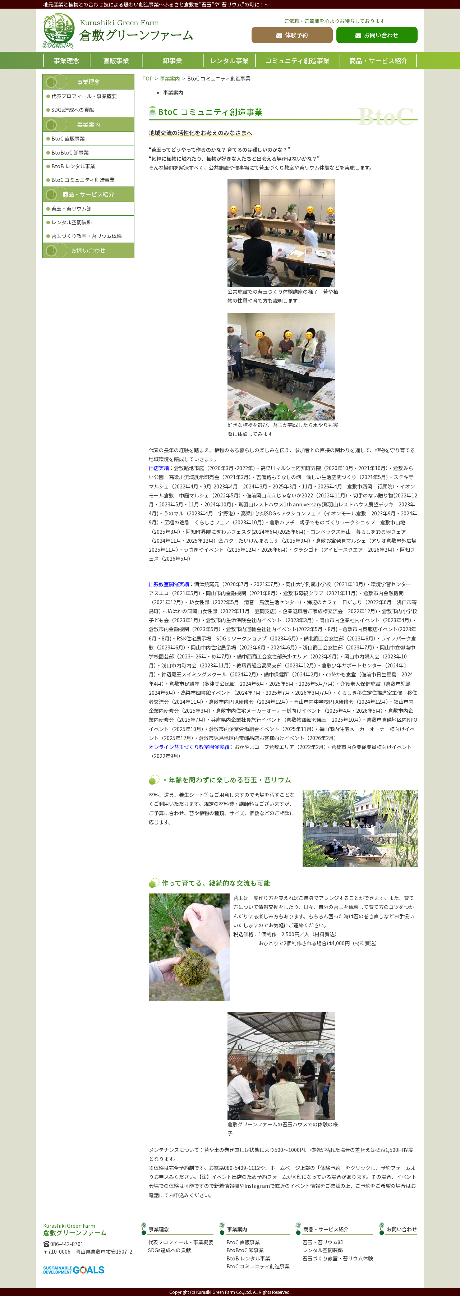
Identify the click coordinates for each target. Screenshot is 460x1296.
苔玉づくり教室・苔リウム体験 (86, 235)
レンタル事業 (229, 60)
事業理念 (66, 60)
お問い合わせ (88, 250)
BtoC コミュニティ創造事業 (83, 179)
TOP (147, 78)
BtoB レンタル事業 (73, 166)
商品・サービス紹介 (378, 60)
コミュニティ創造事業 (297, 60)
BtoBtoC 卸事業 (70, 152)
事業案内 (170, 78)
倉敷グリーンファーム (117, 31)
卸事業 (172, 60)
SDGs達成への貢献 (72, 109)
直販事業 (116, 60)
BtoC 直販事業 (68, 138)
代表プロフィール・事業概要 (84, 96)
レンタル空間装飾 (71, 222)
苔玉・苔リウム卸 (71, 208)
